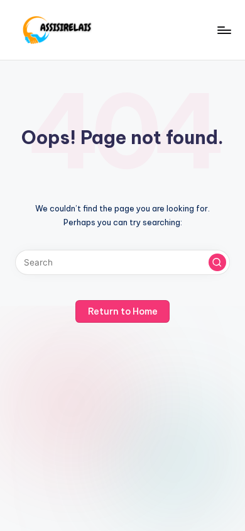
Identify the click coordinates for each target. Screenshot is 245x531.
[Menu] (223, 29)
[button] (217, 262)
